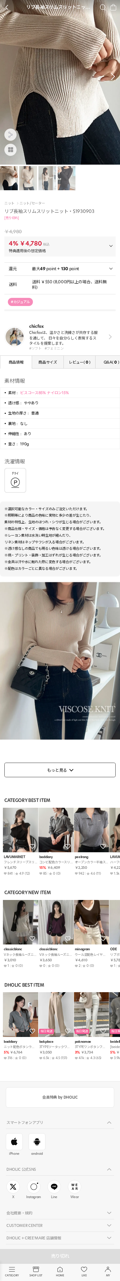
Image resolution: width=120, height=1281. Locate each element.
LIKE (84, 1275)
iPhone (14, 1153)
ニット (9, 203)
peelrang (81, 857)
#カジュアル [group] (20, 301)
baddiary (45, 857)
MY (108, 1275)
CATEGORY (12, 1275)
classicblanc (13, 949)
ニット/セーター (32, 203)
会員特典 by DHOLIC (59, 1097)
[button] (111, 76)
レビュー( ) (79, 362)
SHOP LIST (36, 1275)
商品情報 (16, 362)
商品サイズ (47, 362)
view (109, 337)
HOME (60, 1275)
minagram (82, 949)
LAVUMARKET (14, 857)
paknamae (83, 1042)
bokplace (46, 1042)
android (37, 1153)
